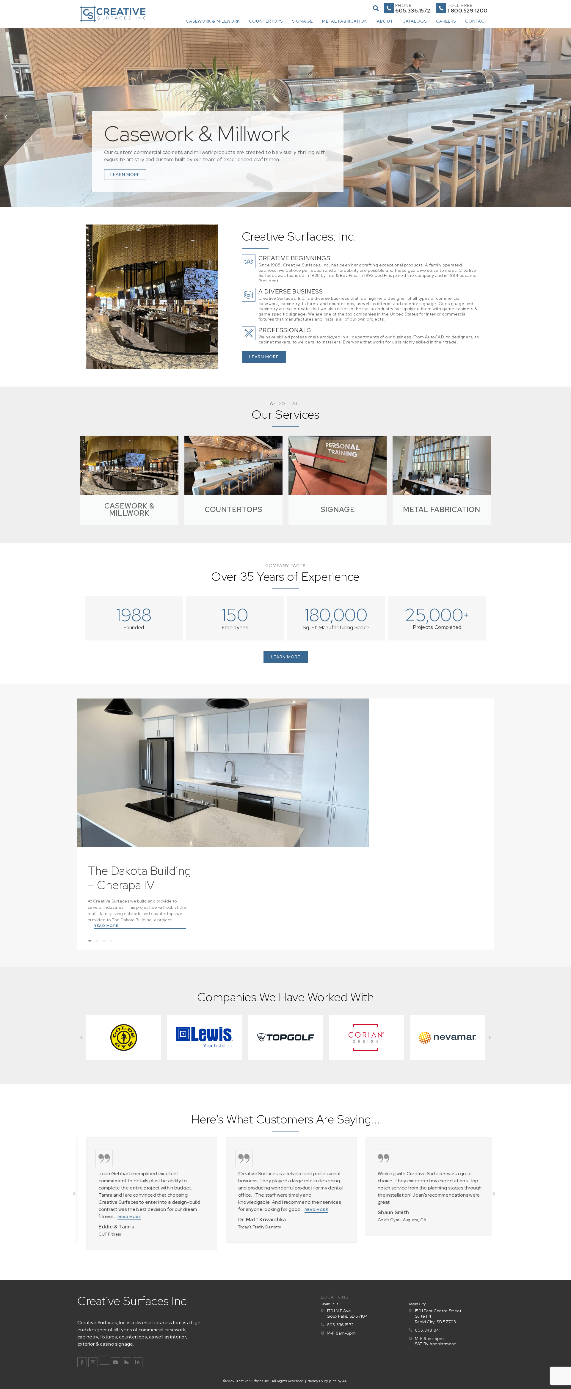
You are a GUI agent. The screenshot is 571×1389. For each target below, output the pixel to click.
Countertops (266, 21)
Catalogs (414, 21)
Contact (476, 21)
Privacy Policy (317, 1381)
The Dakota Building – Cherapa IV (140, 878)
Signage (302, 21)
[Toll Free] (441, 8)
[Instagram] (93, 1362)
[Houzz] (126, 1362)
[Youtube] (115, 1362)
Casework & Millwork (213, 21)
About (385, 21)
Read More (106, 925)
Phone (403, 5)
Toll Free (460, 5)
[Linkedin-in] (137, 1362)
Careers (446, 21)
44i (345, 1381)
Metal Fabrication (345, 21)
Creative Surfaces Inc (132, 1301)
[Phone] (389, 8)
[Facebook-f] (82, 1362)
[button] (376, 8)
